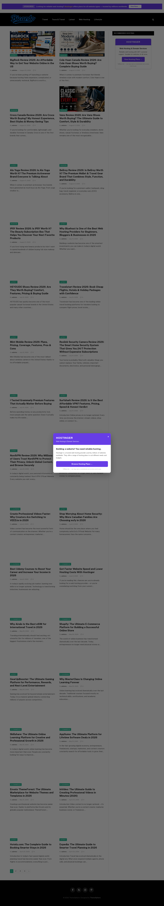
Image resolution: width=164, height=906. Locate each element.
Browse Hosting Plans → (82, 464)
